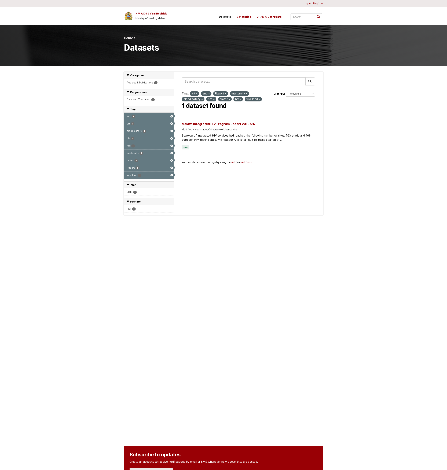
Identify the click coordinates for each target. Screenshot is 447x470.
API (233, 162)
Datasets (225, 16)
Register (318, 3)
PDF (185, 148)
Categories (244, 16)
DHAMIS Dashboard (269, 16)
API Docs (246, 162)
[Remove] (196, 94)
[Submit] (319, 16)
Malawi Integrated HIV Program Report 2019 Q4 (218, 124)
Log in (307, 3)
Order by (278, 93)
